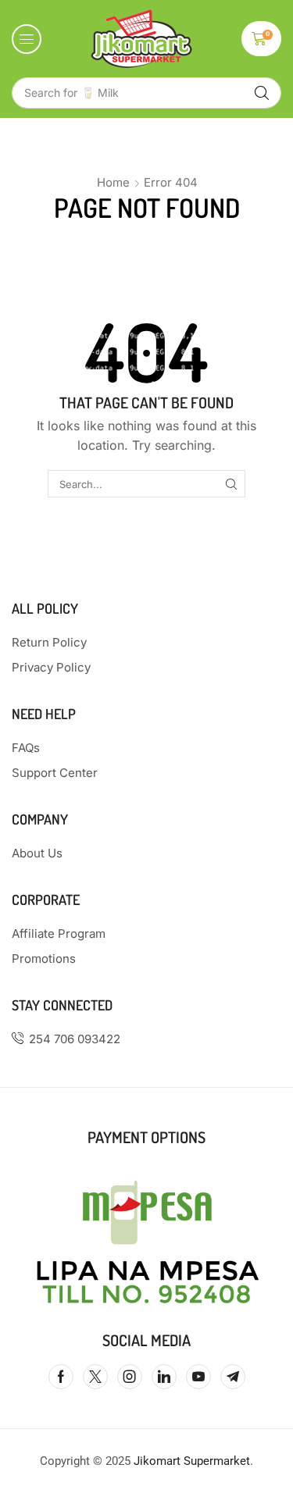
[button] (26, 39)
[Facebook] (60, 1376)
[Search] (261, 93)
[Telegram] (232, 1376)
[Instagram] (129, 1376)
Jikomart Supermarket (192, 1461)
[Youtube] (198, 1376)
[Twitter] (95, 1376)
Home (113, 182)
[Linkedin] (164, 1376)
